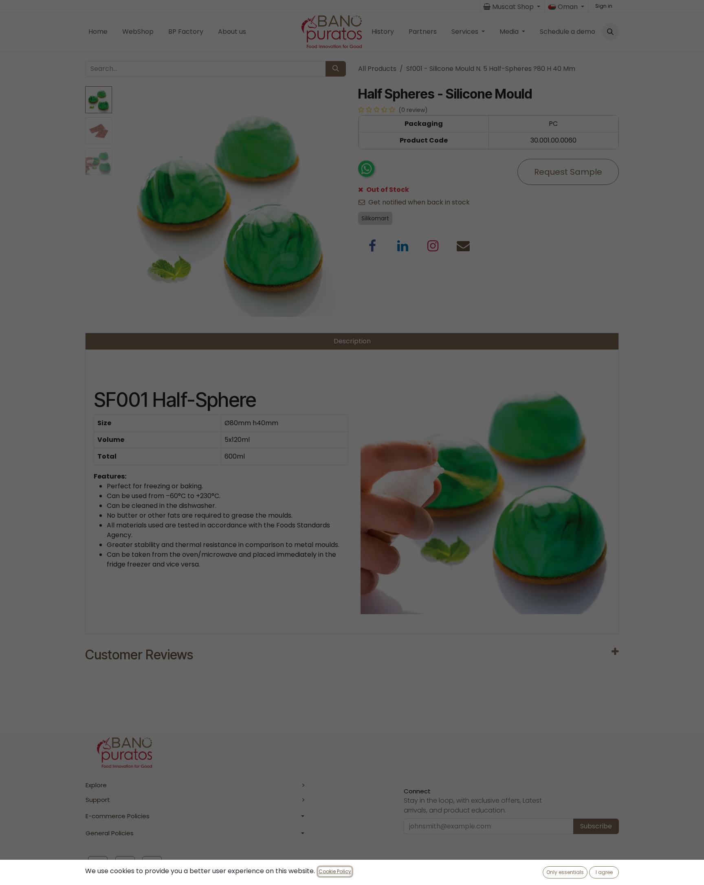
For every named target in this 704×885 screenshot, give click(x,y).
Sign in (603, 5)
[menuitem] (98, 32)
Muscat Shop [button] (513, 6)
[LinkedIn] (403, 246)
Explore (96, 785)
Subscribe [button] (596, 826)
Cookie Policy (335, 871)
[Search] (336, 69)
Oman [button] (567, 6)
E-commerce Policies (118, 816)
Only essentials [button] (565, 872)
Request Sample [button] (568, 172)
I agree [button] (604, 872)
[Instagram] (433, 246)
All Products (377, 68)
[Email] (463, 246)
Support (98, 799)
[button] (610, 31)
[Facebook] (372, 246)
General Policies (110, 833)
